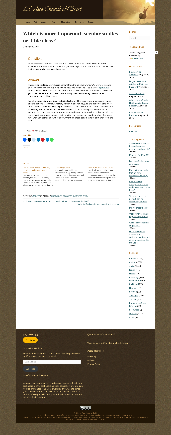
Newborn (133, 288)
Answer (35, 195)
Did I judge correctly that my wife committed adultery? (138, 173)
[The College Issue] (71, 173)
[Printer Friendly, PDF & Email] (35, 131)
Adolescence (135, 280)
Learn (43, 22)
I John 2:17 (104, 87)
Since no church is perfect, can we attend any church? (138, 199)
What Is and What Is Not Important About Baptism (139, 103)
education (67, 195)
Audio (132, 266)
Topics (54, 22)
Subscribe (30, 368)
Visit (35, 22)
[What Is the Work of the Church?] (104, 173)
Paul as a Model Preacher (136, 113)
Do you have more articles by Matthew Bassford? (138, 84)
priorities (77, 195)
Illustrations (66, 22)
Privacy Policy (93, 364)
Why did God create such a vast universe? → (98, 204)
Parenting (134, 277)
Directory (91, 356)
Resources (79, 22)
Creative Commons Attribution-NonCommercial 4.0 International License (107, 415)
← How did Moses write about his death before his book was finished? (56, 201)
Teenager (133, 295)
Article (132, 262)
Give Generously (136, 93)
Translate (138, 58)
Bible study (56, 195)
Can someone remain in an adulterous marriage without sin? (139, 146)
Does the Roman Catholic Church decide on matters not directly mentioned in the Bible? (139, 237)
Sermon (133, 313)
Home (27, 22)
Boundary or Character (135, 73)
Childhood (134, 284)
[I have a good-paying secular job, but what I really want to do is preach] (39, 176)
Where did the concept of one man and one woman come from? (139, 185)
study (85, 195)
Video (131, 317)
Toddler (133, 299)
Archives (133, 131)
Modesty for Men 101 (139, 155)
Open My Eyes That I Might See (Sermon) (139, 215)
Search (91, 22)
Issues (132, 270)
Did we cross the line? (139, 207)
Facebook (30, 340)
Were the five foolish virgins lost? (139, 224)
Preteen (133, 291)
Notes (132, 273)
